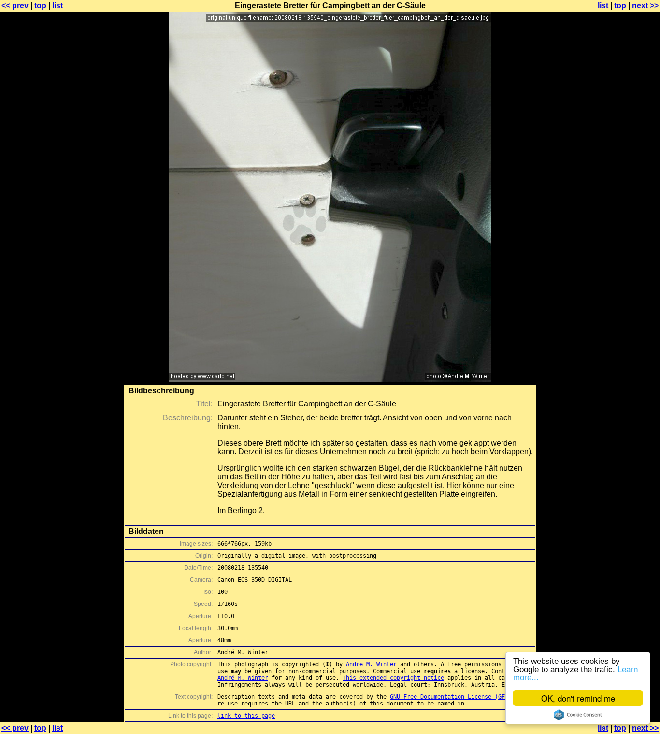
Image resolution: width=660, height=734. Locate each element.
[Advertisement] (621, 239)
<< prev (15, 5)
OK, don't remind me (578, 698)
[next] (330, 379)
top (40, 5)
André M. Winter (371, 664)
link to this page (246, 715)
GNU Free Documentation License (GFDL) (452, 696)
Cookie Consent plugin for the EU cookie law (578, 714)
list (57, 5)
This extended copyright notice (393, 678)
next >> (645, 5)
